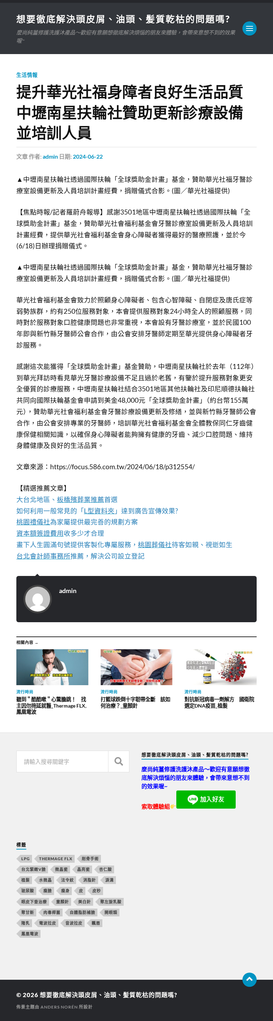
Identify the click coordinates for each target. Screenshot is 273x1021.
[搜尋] (118, 761)
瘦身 (65, 890)
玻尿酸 (27, 890)
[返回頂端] (249, 980)
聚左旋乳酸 (111, 901)
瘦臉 (47, 890)
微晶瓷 (61, 869)
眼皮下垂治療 (34, 901)
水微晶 (45, 880)
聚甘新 (27, 912)
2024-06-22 (88, 156)
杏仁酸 (105, 869)
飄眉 (96, 923)
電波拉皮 (47, 923)
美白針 (84, 901)
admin (50, 156)
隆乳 (25, 923)
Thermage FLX (56, 858)
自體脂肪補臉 (82, 912)
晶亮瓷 (83, 869)
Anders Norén (59, 1007)
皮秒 (96, 890)
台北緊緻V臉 (33, 869)
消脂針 (89, 880)
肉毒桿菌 (51, 912)
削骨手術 (90, 858)
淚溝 (109, 880)
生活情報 (27, 75)
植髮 (25, 880)
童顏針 (62, 901)
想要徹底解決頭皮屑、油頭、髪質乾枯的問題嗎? (123, 19)
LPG (25, 858)
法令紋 (67, 880)
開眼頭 (111, 912)
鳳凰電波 (29, 933)
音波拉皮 (73, 923)
